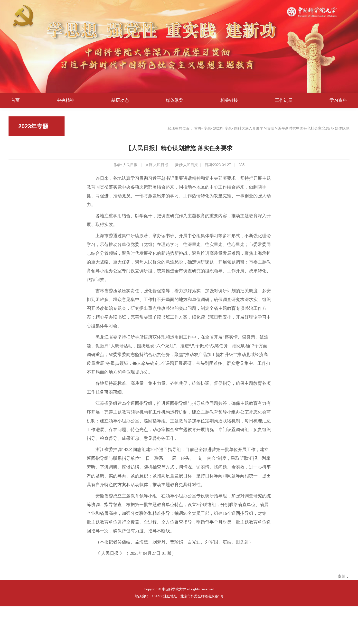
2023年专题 (222, 128)
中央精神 (65, 100)
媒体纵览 (174, 100)
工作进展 (283, 100)
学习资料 (338, 100)
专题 (207, 128)
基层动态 (120, 100)
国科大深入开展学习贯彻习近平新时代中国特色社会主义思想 (283, 128)
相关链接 (229, 100)
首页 (15, 100)
